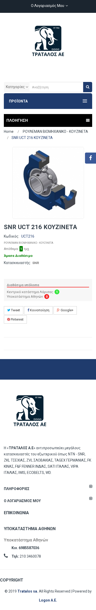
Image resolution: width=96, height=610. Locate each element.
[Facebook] (90, 158)
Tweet (15, 310)
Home (9, 131)
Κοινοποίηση (39, 310)
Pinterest (17, 319)
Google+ (66, 310)
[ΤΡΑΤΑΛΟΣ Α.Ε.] (48, 43)
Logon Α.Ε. (48, 600)
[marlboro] (30, 413)
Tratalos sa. (28, 591)
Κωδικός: (11, 236)
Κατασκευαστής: (17, 263)
